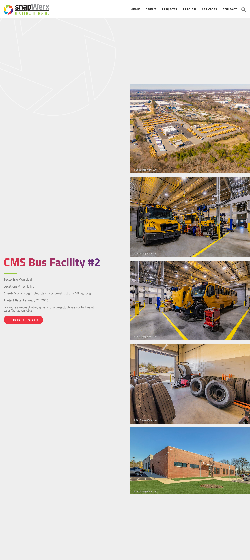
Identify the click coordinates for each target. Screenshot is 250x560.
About (151, 9)
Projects (169, 9)
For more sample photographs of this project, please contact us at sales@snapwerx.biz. (49, 309)
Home (135, 9)
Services (209, 9)
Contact (230, 9)
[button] (243, 9)
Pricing (189, 9)
